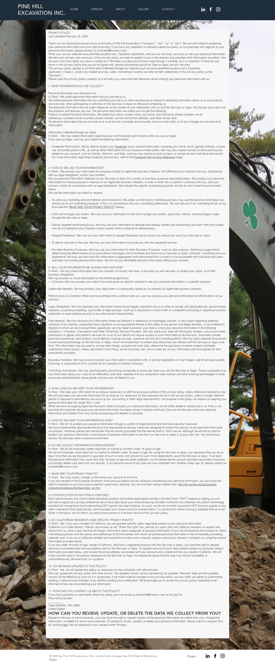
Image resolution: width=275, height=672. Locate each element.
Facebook (121, 146)
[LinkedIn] (203, 9)
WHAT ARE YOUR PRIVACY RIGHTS (91, 207)
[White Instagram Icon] (218, 9)
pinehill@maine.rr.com (113, 50)
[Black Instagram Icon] (222, 656)
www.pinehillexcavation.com (99, 54)
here (65, 625)
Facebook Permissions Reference (154, 157)
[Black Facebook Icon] (215, 656)
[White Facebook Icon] (210, 9)
